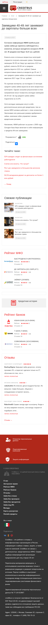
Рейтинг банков (14, 314)
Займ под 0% (8, 505)
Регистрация (17, 2)
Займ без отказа (10, 496)
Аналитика (18, 203)
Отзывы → (8, 420)
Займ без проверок (11, 499)
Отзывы (9, 357)
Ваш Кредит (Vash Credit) (13, 401)
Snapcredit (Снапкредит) (13, 364)
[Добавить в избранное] (27, 2)
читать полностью (11, 376)
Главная (4, 16)
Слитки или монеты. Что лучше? (16, 164)
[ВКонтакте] (16, 143)
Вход (6, 2)
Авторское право (10, 484)
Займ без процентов (11, 502)
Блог (12, 16)
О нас (5, 481)
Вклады (6, 508)
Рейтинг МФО (13, 253)
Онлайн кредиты (10, 514)
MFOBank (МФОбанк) (11, 382)
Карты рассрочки (10, 511)
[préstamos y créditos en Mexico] (6, 525)
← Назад (7, 184)
